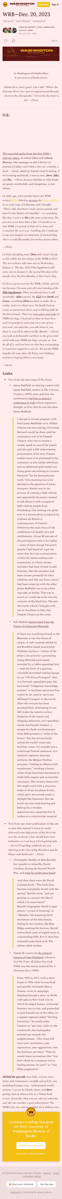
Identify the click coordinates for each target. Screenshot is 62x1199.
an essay (33, 200)
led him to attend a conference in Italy (32, 400)
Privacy (47, 1173)
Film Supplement (12, 292)
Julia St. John (26, 30)
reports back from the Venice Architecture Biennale (33, 624)
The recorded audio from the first (23, 154)
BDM (15, 200)
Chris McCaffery (27, 27)
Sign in (55, 4)
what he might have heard (40, 873)
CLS (38, 297)
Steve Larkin (43, 27)
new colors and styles (44, 314)
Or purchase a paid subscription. (31, 1153)
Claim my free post (31, 1145)
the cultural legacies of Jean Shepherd (32, 955)
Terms (56, 1173)
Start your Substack (23, 1184)
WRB (46, 154)
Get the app (46, 1184)
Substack (15, 1192)
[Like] (6, 41)
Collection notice (32, 1176)
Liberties (7, 158)
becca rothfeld (50, 200)
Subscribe (44, 4)
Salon (15, 158)
